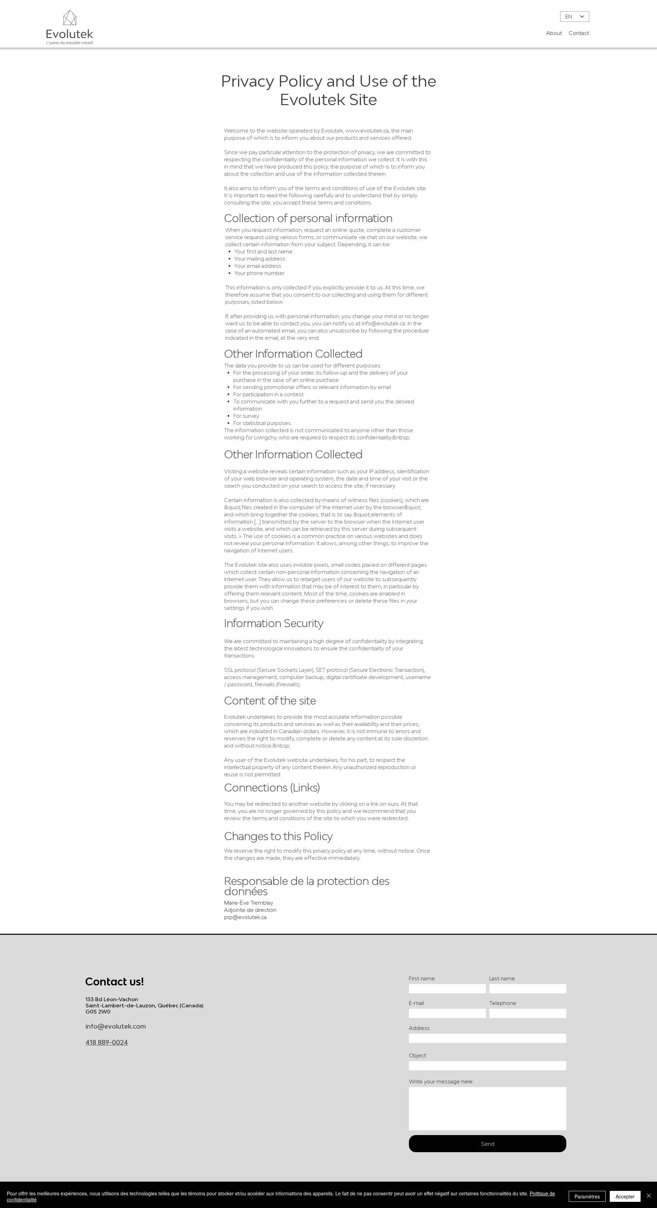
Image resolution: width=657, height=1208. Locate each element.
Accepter (625, 1196)
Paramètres (587, 1196)
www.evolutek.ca (367, 130)
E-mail (416, 1003)
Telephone (502, 1003)
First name (422, 978)
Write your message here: (441, 1081)
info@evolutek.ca (383, 323)
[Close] (649, 1196)
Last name (502, 978)
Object (417, 1055)
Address (419, 1028)
